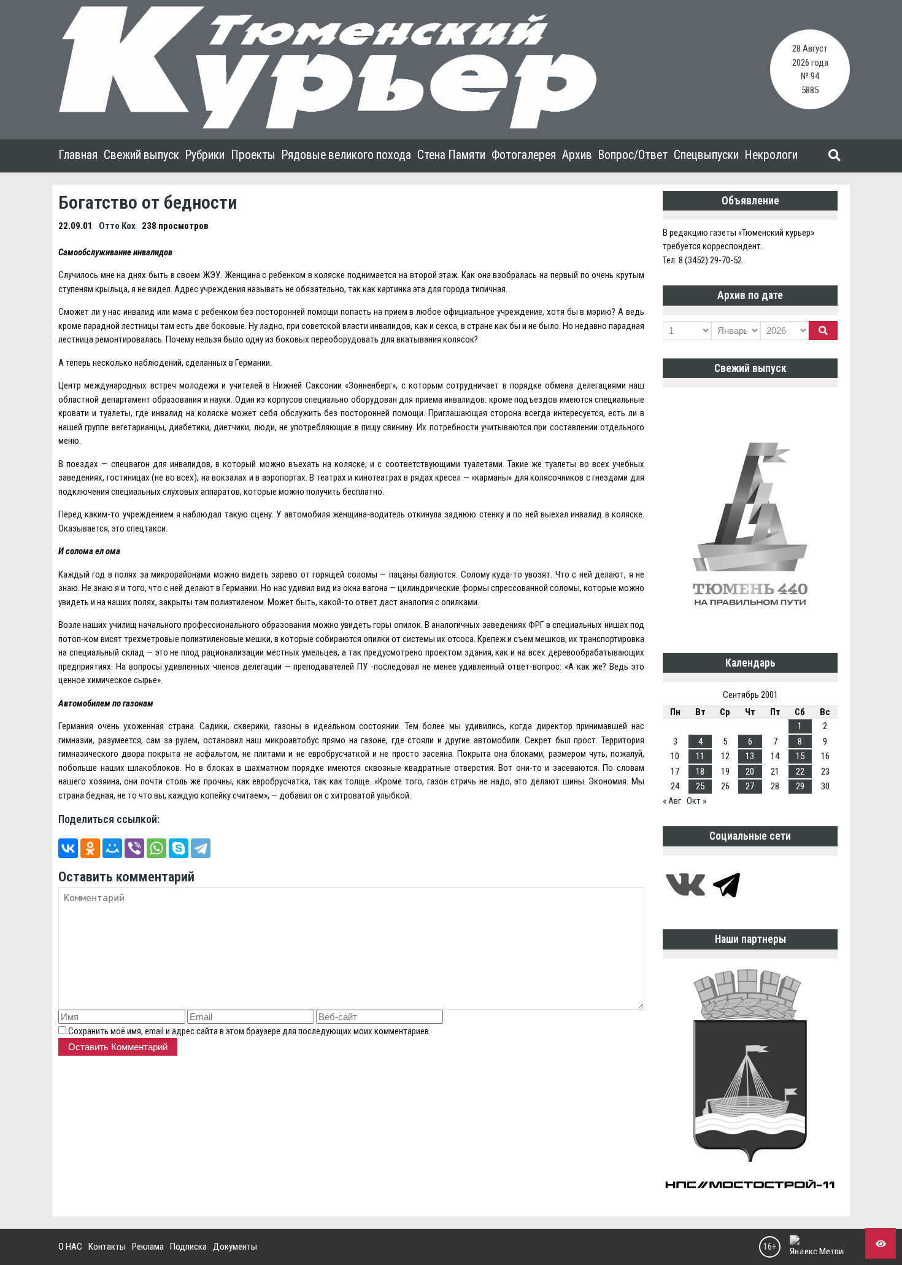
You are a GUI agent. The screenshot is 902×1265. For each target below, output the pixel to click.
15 (800, 756)
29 (800, 786)
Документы (235, 1246)
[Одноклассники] (90, 848)
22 (800, 771)
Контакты (107, 1246)
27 (750, 786)
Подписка (188, 1246)
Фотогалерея (523, 155)
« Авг (672, 801)
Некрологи (771, 155)
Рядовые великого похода (346, 155)
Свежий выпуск (141, 155)
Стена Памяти (451, 155)
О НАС (70, 1246)
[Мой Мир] (112, 848)
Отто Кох (117, 225)
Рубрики (205, 155)
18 (700, 771)
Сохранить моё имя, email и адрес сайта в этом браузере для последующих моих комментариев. (249, 1031)
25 (700, 786)
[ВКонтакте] (68, 848)
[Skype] (178, 848)
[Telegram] (200, 848)
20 (750, 771)
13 (750, 756)
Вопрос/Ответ (633, 155)
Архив (577, 155)
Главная (78, 155)
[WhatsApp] (156, 848)
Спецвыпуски (706, 155)
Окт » (696, 801)
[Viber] (134, 848)
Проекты (253, 155)
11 (700, 756)
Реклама (148, 1246)
